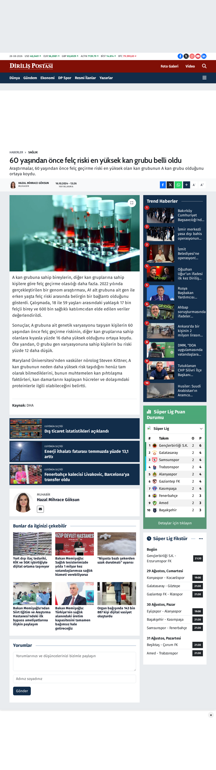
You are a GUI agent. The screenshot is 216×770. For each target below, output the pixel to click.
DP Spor (64, 78)
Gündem (30, 78)
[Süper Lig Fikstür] (201, 539)
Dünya (14, 78)
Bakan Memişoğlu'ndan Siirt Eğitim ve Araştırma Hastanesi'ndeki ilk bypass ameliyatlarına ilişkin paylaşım (32, 616)
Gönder (22, 691)
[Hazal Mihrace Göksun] (23, 502)
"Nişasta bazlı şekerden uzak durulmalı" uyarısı (116, 560)
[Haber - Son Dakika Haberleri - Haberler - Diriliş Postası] (31, 66)
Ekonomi (47, 78)
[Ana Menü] (204, 78)
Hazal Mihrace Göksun (58, 499)
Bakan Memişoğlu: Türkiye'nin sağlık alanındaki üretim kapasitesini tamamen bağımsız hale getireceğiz (72, 618)
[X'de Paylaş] (170, 184)
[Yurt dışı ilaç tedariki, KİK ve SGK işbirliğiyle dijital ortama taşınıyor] (32, 543)
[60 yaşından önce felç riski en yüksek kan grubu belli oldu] (74, 233)
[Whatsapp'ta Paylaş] (178, 184)
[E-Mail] (40, 509)
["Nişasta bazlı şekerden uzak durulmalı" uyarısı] (116, 543)
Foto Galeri (169, 66)
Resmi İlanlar (85, 78)
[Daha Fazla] (186, 184)
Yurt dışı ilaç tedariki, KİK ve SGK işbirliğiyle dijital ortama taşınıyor (31, 562)
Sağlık (33, 152)
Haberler (16, 152)
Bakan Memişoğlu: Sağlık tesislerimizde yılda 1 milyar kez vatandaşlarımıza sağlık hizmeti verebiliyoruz (74, 566)
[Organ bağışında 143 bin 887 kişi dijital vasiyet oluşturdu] (116, 593)
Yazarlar (106, 78)
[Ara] (204, 66)
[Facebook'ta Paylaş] (163, 184)
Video (190, 66)
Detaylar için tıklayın (175, 523)
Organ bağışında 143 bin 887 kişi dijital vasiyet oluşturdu (116, 612)
